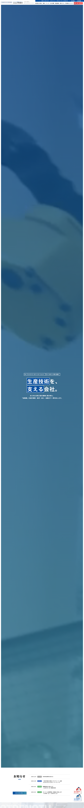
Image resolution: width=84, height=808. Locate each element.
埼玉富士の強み (38, 3)
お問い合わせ (79, 3)
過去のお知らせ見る (19, 793)
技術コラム (62, 3)
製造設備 (57, 3)
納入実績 (52, 3)
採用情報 (79, 1)
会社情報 (73, 1)
